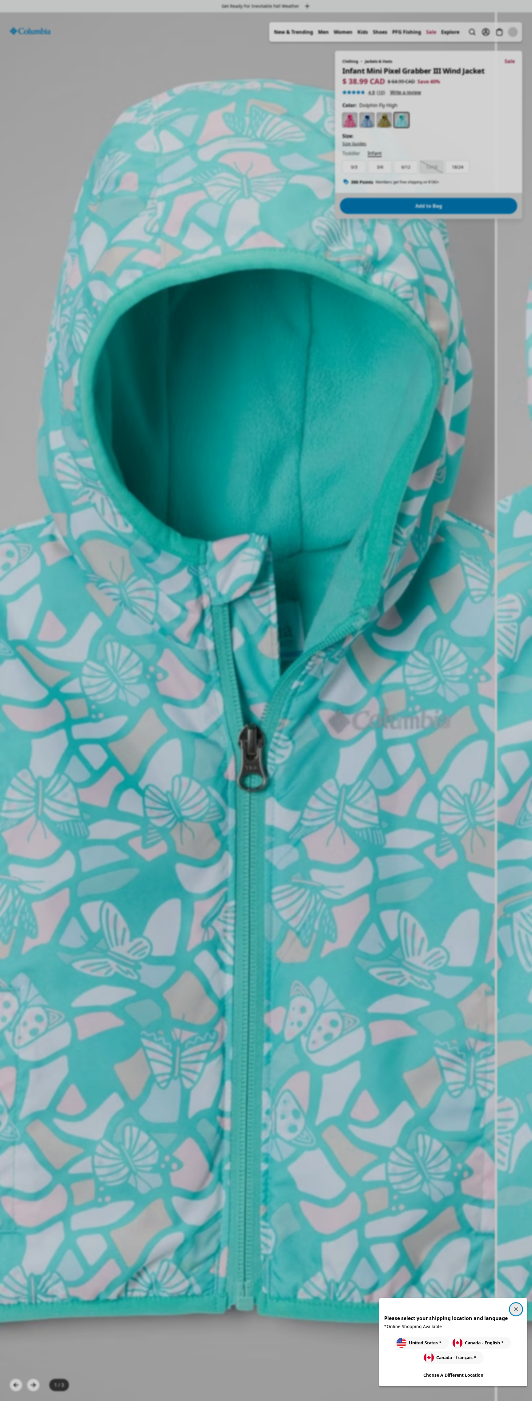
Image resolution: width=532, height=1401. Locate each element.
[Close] (516, 1309)
